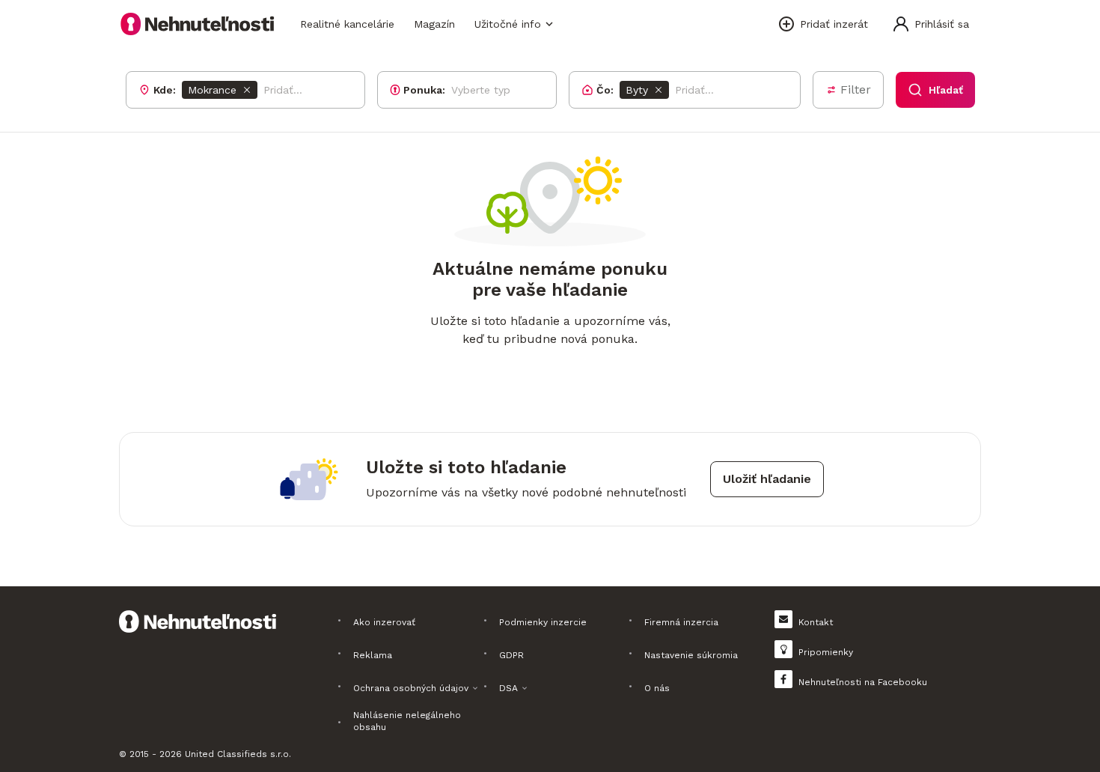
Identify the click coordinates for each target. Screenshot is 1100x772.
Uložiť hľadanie (767, 479)
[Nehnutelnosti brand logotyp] (197, 24)
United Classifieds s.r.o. (238, 754)
